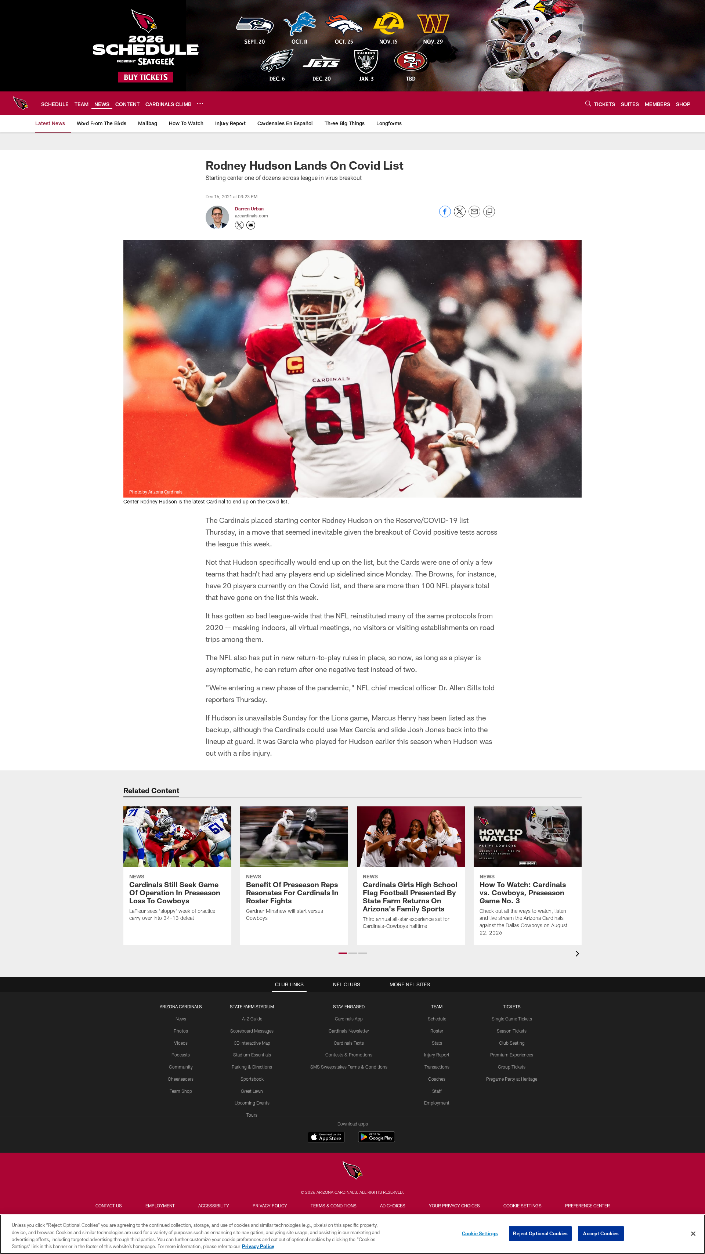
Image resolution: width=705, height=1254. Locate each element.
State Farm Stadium (252, 1006)
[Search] (588, 103)
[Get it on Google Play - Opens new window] (376, 1141)
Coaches (436, 1078)
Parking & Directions (252, 1066)
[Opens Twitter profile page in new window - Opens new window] (239, 225)
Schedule (437, 1018)
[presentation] (579, 954)
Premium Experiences (511, 1054)
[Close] (693, 1233)
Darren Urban (249, 208)
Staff (437, 1091)
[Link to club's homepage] (20, 103)
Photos (181, 1030)
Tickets (512, 1006)
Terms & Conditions (334, 1205)
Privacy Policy (270, 1205)
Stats (437, 1042)
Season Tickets (512, 1030)
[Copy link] (489, 212)
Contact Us (108, 1205)
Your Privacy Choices (454, 1205)
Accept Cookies (601, 1233)
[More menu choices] (200, 103)
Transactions (436, 1066)
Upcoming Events (252, 1102)
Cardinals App (349, 1018)
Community (181, 1066)
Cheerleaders (181, 1078)
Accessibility (213, 1205)
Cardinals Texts (349, 1042)
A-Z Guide (252, 1018)
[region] (352, 1234)
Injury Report (436, 1054)
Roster (436, 1030)
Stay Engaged (349, 1006)
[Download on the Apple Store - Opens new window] (326, 1138)
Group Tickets (511, 1066)
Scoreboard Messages (252, 1030)
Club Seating (512, 1042)
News (181, 1018)
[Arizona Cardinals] (352, 1171)
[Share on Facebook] (445, 215)
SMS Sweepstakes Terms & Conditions (348, 1066)
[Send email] (474, 215)
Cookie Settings (522, 1205)
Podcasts (180, 1054)
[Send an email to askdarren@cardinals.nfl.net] (250, 225)
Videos (181, 1042)
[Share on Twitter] (460, 215)
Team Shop (181, 1091)
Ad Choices (392, 1205)
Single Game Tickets (512, 1018)
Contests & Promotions (348, 1054)
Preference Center (587, 1205)
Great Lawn (252, 1091)
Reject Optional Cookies (540, 1233)
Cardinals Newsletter (349, 1030)
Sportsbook (252, 1078)
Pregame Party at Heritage (511, 1078)
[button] (343, 953)
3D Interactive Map (252, 1042)
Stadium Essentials (252, 1054)
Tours (251, 1114)
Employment (436, 1102)
